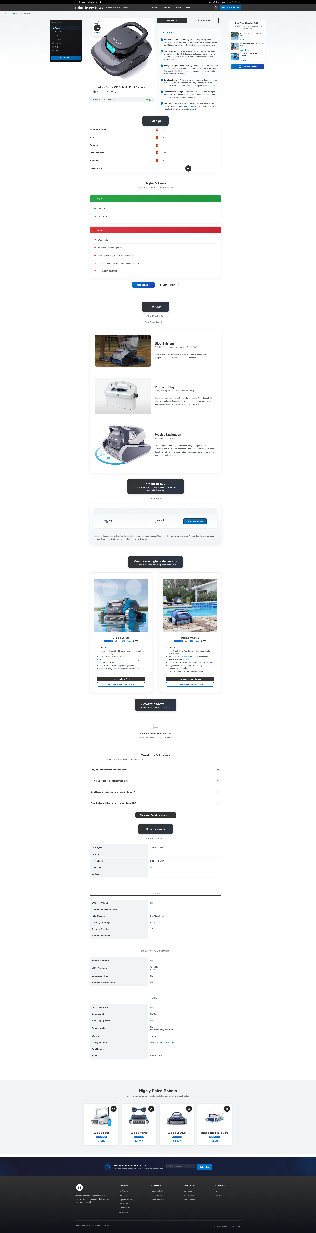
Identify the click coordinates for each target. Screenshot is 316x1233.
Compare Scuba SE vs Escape (121, 684)
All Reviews (123, 1191)
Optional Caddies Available (162, 1042)
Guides (178, 7)
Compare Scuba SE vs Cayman (190, 684)
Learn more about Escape (121, 679)
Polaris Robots (125, 1203)
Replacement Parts (190, 1199)
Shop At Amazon (195, 521)
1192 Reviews (125, 641)
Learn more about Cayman (190, 679)
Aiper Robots (124, 1207)
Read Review (204, 20)
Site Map (218, 1195)
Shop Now (172, 20)
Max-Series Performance (186, 656)
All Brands (123, 1212)
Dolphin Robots (125, 1195)
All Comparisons (157, 1195)
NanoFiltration (189, 106)
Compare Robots (158, 1191)
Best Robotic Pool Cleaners (231, 2)
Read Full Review (167, 284)
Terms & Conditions (219, 1227)
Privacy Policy (236, 1227)
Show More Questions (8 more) (154, 815)
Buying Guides (214, 2)
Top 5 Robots (188, 1195)
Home (6, 13)
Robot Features (157, 1199)
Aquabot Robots (125, 1199)
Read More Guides (249, 66)
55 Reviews (194, 641)
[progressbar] (97, 32)
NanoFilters (208, 662)
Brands (188, 7)
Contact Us (219, 1191)
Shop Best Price (66, 58)
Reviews (154, 7)
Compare (166, 7)
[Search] (216, 7)
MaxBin (122, 656)
